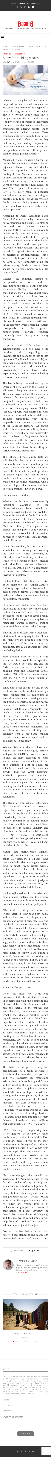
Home (5, 46)
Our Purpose (24, 3)
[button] (5, 1320)
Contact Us (35, 3)
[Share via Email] (38, 1251)
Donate (13, 3)
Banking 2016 (34, 46)
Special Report (18, 46)
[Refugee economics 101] (25, 1314)
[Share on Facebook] (29, 1251)
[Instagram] (25, 7)
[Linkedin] (29, 7)
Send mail (24, 1272)
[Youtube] (33, 7)
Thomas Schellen (14, 62)
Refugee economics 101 (25, 1333)
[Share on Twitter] (32, 1251)
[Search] (46, 38)
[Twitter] (21, 7)
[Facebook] (17, 7)
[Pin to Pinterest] (35, 1251)
